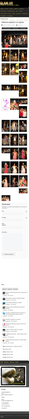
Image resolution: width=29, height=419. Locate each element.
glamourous (5, 20)
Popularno (9, 289)
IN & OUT (7, 8)
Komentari (15, 289)
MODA (11, 8)
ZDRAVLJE (21, 8)
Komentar (4, 232)
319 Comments (14, 321)
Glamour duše (8, 349)
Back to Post (15, 28)
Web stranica (4, 224)
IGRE (9, 13)
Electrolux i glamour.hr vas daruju (13, 319)
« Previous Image (7, 28)
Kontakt (13, 13)
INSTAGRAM (10, 16)
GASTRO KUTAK (11, 11)
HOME (2, 8)
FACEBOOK (3, 16)
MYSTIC (20, 11)
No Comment (10, 295)
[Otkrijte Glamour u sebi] (9, 6)
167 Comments (11, 342)
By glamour (20, 25)
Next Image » (23, 28)
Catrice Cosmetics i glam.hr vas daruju (14, 329)
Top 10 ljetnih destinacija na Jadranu (14, 302)
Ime (3, 211)
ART (17, 11)
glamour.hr (19, 20)
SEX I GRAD (3, 11)
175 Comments (11, 337)
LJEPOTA (16, 8)
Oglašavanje (25, 13)
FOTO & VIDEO (4, 13)
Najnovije (4, 289)
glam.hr (26, 20)
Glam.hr (2, 416)
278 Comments (11, 326)
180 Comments (14, 331)
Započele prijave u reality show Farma (13, 346)
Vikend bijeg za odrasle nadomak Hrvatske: (15, 298)
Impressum (18, 13)
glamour (12, 20)
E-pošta (4, 217)
